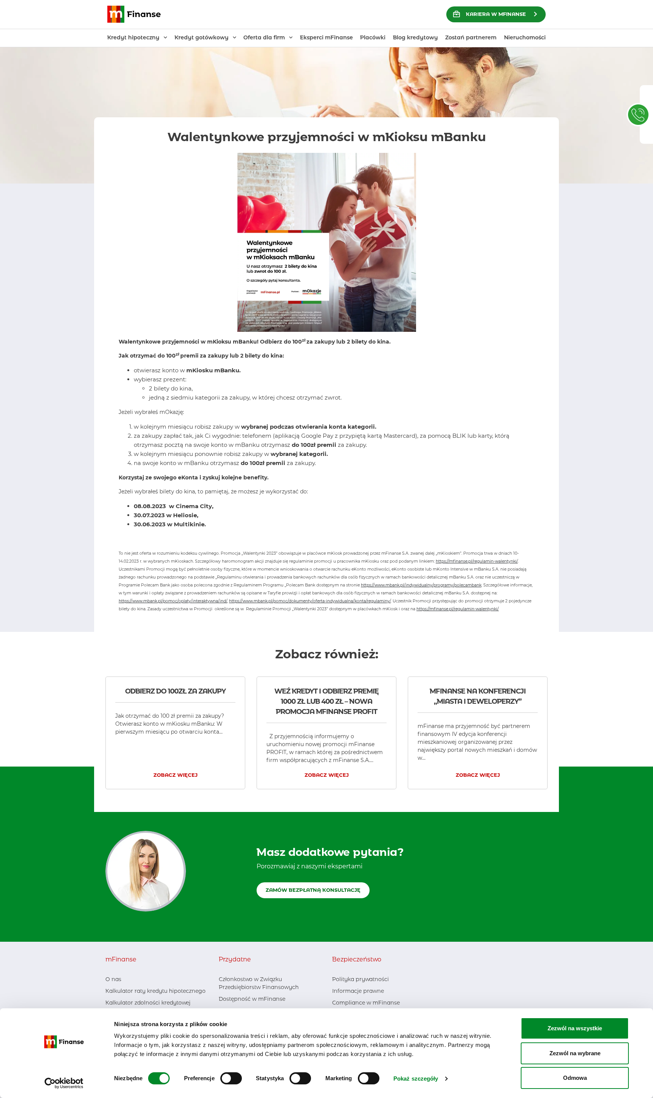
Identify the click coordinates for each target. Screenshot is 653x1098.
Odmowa (575, 1078)
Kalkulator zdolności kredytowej (147, 1002)
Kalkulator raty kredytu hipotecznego (155, 991)
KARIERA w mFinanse (496, 14)
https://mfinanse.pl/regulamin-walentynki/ (477, 561)
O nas (113, 979)
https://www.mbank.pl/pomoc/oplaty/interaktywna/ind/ (173, 601)
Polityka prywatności (360, 979)
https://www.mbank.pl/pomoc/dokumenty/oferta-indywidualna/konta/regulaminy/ (310, 601)
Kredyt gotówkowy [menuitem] (202, 37)
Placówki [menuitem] (372, 37)
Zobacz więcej (175, 775)
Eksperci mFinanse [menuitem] (326, 37)
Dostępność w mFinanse (252, 998)
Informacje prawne (358, 991)
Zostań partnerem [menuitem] (471, 37)
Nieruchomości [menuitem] (525, 37)
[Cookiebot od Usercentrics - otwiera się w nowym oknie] (64, 1083)
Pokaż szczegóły (415, 1078)
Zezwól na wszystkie (575, 1028)
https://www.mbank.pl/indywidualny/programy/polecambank (421, 585)
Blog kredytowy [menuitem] (415, 37)
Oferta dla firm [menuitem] (264, 37)
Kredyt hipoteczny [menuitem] (133, 37)
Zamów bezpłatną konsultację (313, 890)
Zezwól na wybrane (574, 1053)
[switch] (231, 1078)
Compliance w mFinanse (366, 1002)
